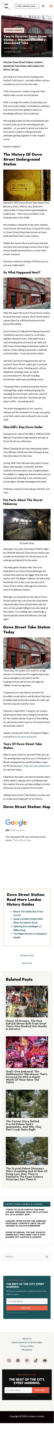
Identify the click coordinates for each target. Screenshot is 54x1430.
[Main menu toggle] (51, 6)
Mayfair (33, 788)
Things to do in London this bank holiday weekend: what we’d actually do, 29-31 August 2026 (27, 1212)
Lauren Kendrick (10, 48)
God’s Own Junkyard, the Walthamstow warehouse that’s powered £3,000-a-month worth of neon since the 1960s (26, 1076)
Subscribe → (27, 1308)
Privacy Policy (27, 1346)
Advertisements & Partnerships (27, 1342)
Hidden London (13, 30)
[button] (43, 6)
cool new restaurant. (27, 736)
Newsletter (26, 1349)
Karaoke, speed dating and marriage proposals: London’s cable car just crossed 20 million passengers (26, 1223)
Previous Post (27, 955)
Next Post (27, 963)
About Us (27, 1338)
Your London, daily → (27, 6)
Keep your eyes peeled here (36, 766)
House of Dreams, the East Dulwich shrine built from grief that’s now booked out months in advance (26, 1025)
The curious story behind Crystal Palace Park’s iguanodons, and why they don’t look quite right (24, 1125)
